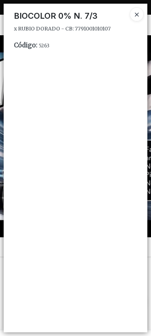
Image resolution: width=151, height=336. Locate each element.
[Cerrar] (137, 14)
